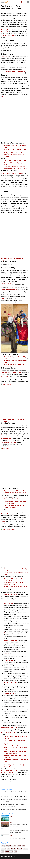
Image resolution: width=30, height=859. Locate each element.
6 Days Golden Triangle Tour (9, 727)
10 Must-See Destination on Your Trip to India (16, 760)
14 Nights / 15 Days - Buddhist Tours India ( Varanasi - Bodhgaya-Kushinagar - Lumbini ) (16, 154)
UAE (3, 851)
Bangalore (9, 438)
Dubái (14, 845)
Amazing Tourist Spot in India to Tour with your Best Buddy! (15, 752)
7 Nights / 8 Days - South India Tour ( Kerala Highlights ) (14, 583)
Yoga (15, 851)
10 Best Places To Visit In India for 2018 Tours (15, 748)
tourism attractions (6, 594)
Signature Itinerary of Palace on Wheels (15, 491)
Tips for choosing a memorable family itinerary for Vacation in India (15, 745)
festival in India (8, 603)
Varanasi (7, 851)
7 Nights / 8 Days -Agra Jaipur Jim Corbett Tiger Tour (14, 365)
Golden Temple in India (10, 640)
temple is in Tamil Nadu (10, 682)
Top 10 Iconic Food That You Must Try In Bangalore (12, 259)
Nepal (8, 848)
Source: (3, 298)
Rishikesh (19, 848)
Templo (25, 848)
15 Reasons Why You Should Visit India (15, 763)
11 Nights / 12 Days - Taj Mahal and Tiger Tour (15, 357)
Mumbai (3, 438)
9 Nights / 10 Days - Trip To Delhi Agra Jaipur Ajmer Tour (15, 150)
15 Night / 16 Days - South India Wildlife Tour (15, 361)
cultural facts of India (7, 35)
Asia (6, 845)
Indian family (5, 56)
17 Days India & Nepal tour (8, 772)
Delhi (6, 376)
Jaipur (3, 376)
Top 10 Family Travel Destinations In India (14, 741)
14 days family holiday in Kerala (10, 770)
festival (15, 594)
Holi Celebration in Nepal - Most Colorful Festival (15, 797)
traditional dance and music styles (11, 372)
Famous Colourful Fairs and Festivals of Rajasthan (12, 420)
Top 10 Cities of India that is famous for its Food (16, 737)
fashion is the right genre (8, 514)
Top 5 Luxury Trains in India (12, 499)
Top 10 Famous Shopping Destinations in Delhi (16, 573)
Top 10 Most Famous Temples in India (15, 160)
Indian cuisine (5, 194)
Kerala (3, 521)
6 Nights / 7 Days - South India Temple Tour (15, 146)
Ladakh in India (8, 660)
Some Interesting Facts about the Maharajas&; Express (14, 506)
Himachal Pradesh (6, 283)
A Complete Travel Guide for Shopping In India (15, 570)
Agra (3, 845)
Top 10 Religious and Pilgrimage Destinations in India (13, 164)
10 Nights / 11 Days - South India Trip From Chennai (14, 579)
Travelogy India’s (6, 30)
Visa (12, 851)
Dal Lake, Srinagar (9, 693)
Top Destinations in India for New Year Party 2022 (16, 809)
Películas (13, 848)
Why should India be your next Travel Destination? (15, 756)
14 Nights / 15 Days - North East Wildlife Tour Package (15, 587)
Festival (19, 845)
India (23, 845)
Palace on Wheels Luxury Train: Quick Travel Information (15, 502)
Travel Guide (5, 31)
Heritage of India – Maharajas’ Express (15, 492)
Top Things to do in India (8, 732)
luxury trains (4, 497)
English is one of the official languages (12, 173)
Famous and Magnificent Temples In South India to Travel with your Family (15, 167)
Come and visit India (7, 729)
